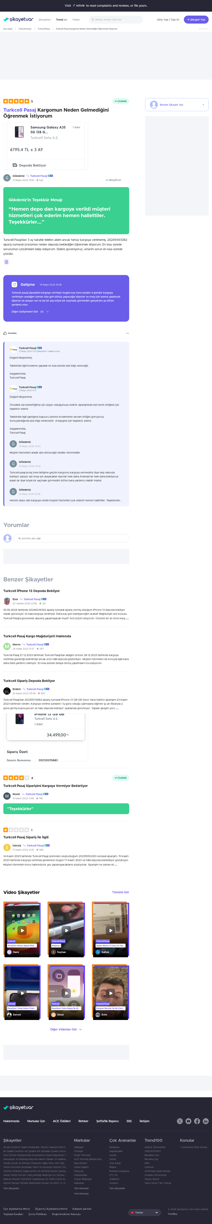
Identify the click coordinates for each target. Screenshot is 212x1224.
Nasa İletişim (80, 1163)
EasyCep (78, 1171)
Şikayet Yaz (197, 19)
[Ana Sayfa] (18, 19)
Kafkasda (79, 1183)
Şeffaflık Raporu (107, 1121)
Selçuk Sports (152, 1179)
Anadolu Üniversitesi (155, 1175)
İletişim (144, 1121)
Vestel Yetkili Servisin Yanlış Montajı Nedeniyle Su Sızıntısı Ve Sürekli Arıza (35, 1175)
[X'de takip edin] (180, 1121)
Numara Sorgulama (119, 1171)
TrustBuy (172, 1214)
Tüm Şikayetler (11, 1188)
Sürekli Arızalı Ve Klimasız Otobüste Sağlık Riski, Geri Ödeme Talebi (35, 1163)
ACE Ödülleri (62, 1121)
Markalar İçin (36, 1121)
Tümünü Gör (120, 892)
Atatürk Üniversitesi (155, 1147)
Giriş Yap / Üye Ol (168, 19)
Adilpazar (79, 1147)
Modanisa (114, 1147)
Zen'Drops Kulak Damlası (157, 1171)
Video (76, 19)
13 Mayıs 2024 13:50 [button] (23, 180)
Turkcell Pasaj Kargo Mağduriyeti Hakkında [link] (37, 636)
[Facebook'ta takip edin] (197, 1121)
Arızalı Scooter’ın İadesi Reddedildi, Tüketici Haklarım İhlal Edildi (35, 1147)
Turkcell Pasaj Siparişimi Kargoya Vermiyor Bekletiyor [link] (45, 786)
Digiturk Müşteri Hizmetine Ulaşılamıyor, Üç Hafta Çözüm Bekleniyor (35, 1179)
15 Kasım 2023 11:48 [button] (23, 798)
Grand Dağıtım (81, 1167)
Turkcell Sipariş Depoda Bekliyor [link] (29, 681)
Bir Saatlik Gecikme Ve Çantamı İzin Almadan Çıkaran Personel (35, 1151)
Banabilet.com (152, 1155)
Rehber (83, 1121)
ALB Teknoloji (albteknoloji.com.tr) (88, 1159)
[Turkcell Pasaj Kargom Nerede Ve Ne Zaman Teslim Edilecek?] (110, 993)
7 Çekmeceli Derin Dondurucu (194, 1147)
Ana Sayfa (7, 29)
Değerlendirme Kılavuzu (66, 1214)
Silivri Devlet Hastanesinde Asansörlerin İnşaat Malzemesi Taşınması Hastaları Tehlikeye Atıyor (35, 1155)
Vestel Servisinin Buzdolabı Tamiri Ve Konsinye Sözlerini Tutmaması (35, 1167)
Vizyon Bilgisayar (83, 1179)
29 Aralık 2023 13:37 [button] (23, 648)
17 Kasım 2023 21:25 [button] (23, 849)
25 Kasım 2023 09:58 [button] (24, 693)
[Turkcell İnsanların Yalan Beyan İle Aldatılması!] (66, 993)
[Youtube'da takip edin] (188, 1121)
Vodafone (114, 1179)
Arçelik (113, 1155)
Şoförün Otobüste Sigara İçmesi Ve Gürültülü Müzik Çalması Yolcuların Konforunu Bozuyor (35, 1171)
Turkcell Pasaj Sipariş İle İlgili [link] (26, 837)
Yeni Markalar (81, 1193)
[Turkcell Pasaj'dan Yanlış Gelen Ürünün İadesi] (21, 993)
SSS (129, 1121)
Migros (112, 1167)
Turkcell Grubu (25, 29)
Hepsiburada (80, 1175)
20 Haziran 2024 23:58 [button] (25, 603)
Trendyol (78, 1151)
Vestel (112, 1159)
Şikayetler (45, 19)
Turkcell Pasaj (44, 29)
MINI (147, 1163)
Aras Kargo (115, 1163)
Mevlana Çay (151, 1159)
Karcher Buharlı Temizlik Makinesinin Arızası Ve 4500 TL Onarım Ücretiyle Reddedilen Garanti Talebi (35, 1183)
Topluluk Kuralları (13, 1214)
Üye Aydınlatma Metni (16, 1208)
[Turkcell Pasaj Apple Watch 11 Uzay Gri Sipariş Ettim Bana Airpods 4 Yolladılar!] (110, 930)
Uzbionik (149, 1167)
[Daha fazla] (127, 333)
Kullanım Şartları (82, 1208)
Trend (61, 19)
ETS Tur (113, 1175)
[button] (18, 101)
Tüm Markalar (81, 1188)
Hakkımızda (11, 1121)
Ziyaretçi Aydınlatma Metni (51, 1208)
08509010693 (153, 1151)
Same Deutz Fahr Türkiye (158, 1183)
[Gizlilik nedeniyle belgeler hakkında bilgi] (6, 262)
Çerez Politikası (37, 1214)
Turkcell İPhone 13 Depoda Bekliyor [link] (31, 591)
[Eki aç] (45, 146)
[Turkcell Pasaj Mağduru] (66, 930)
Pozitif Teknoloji (82, 1155)
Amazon (113, 1183)
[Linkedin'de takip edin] (206, 1121)
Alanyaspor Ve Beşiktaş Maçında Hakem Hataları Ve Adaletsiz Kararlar (35, 1159)
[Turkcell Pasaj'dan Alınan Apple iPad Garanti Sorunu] (21, 930)
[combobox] (116, 20)
